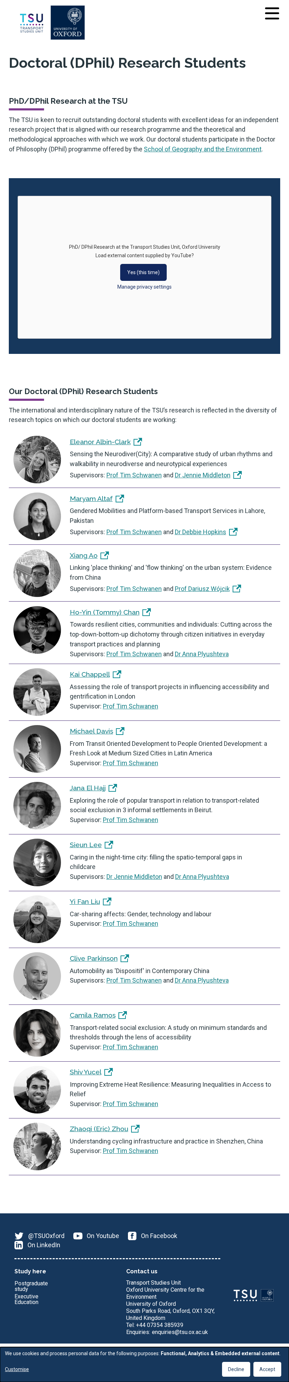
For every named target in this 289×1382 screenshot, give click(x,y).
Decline (236, 1369)
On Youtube (103, 1235)
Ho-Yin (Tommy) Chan (105, 612)
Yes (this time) (143, 272)
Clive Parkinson (94, 958)
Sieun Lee (86, 845)
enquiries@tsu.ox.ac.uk (180, 1332)
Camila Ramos (93, 1015)
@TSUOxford (46, 1235)
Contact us (142, 1271)
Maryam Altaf (91, 498)
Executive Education (26, 1299)
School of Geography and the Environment (203, 149)
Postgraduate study (31, 1286)
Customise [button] (17, 1369)
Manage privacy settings (144, 287)
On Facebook (159, 1235)
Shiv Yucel (86, 1072)
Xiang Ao (84, 555)
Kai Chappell (90, 674)
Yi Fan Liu (85, 901)
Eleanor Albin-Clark (100, 442)
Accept (267, 1369)
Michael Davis (91, 731)
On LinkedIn (43, 1245)
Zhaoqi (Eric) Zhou (99, 1129)
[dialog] (144, 1364)
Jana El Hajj (88, 788)
